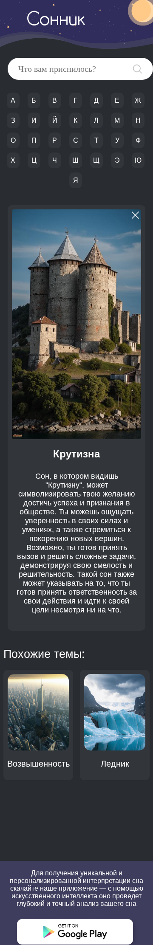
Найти (137, 69)
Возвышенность (38, 763)
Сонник (55, 20)
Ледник (115, 763)
